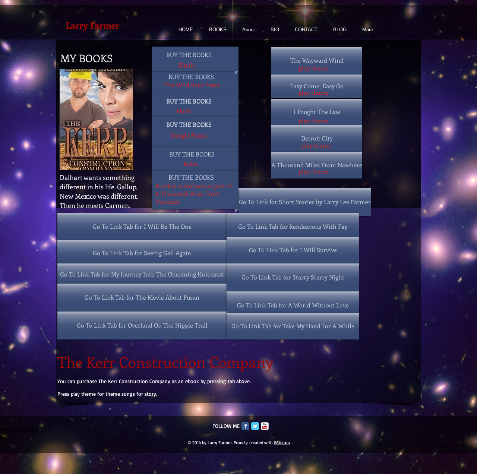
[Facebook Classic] (245, 426)
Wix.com (282, 442)
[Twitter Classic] (255, 426)
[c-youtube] (265, 426)
